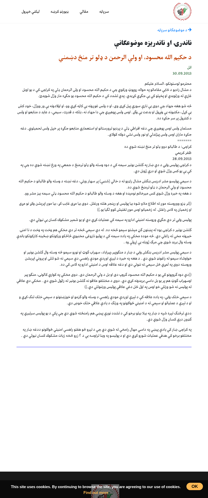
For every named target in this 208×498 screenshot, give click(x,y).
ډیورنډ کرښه (59, 11)
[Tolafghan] (182, 11)
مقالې (84, 11)
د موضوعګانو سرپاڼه (172, 30)
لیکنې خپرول (31, 11)
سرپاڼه (104, 11)
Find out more (95, 492)
